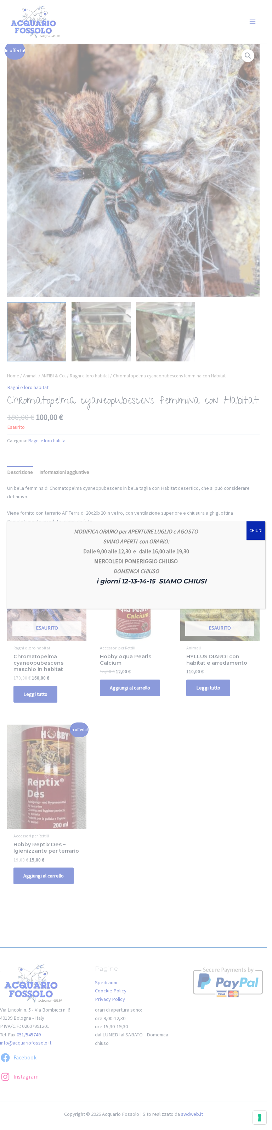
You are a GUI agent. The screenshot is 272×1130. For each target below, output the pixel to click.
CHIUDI (255, 530)
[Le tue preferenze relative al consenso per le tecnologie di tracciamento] (259, 1117)
